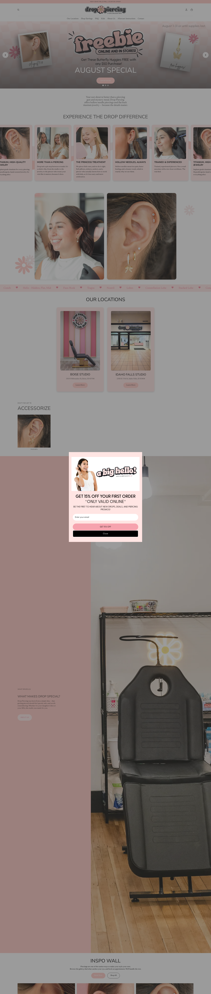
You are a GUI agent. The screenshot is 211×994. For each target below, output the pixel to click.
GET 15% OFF (105, 527)
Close (105, 534)
